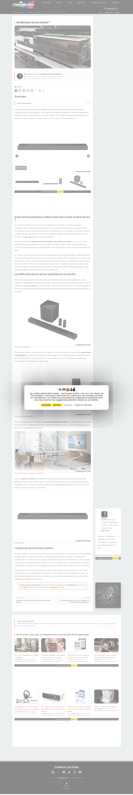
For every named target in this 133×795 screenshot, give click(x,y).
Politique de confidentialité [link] (83, 405)
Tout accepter (46, 405)
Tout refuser (57, 405)
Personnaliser (68, 405)
